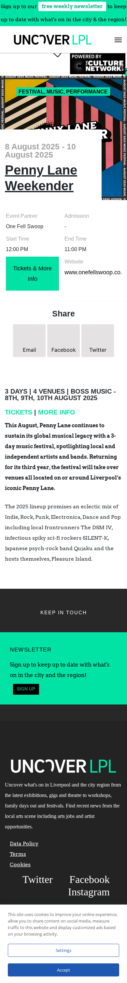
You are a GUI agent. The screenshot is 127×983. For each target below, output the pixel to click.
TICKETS (18, 412)
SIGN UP (26, 688)
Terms (18, 854)
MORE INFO (56, 412)
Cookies (20, 864)
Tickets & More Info (32, 273)
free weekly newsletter (72, 6)
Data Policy (24, 843)
